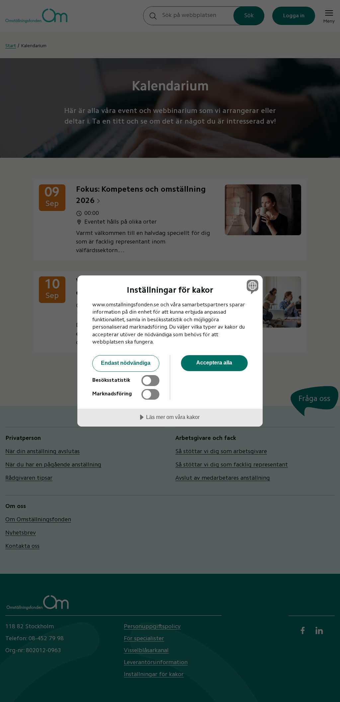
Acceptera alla (214, 362)
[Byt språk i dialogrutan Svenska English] (251, 286)
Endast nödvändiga (125, 363)
